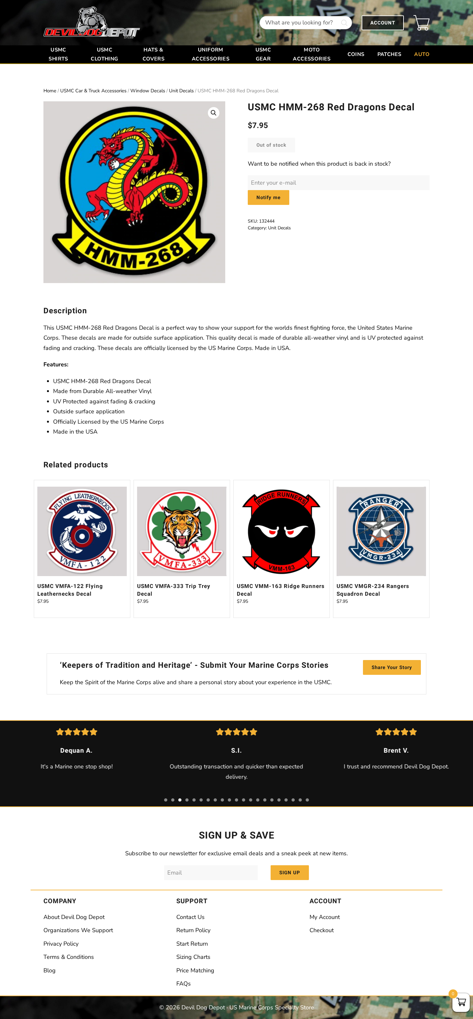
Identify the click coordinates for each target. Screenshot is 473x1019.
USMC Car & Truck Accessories (93, 90)
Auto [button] (422, 54)
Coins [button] (356, 54)
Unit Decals (181, 90)
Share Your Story (392, 667)
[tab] (165, 800)
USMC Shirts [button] (58, 54)
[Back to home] (91, 22)
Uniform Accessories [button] (210, 54)
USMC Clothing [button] (104, 54)
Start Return (192, 944)
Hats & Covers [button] (153, 54)
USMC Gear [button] (263, 54)
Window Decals (147, 90)
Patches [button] (389, 54)
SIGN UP (289, 872)
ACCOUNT (382, 22)
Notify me (268, 197)
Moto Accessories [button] (311, 54)
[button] (213, 113)
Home (49, 90)
